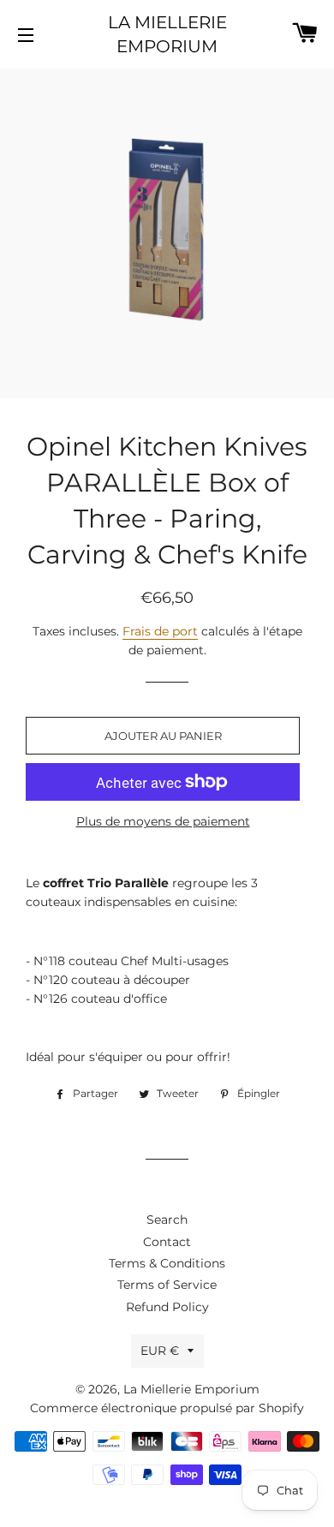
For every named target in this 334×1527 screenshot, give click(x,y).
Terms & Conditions (167, 1263)
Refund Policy (167, 1307)
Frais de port (160, 631)
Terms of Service (167, 1284)
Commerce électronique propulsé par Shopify (167, 1408)
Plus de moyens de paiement (163, 821)
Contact (167, 1242)
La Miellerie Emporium (167, 34)
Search (167, 1219)
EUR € (159, 1350)
